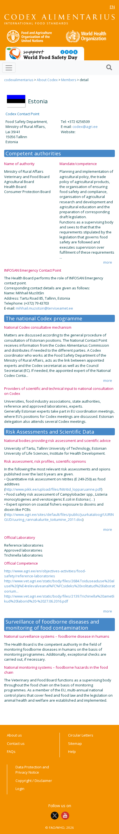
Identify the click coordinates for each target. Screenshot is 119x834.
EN (112, 6)
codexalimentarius (18, 80)
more (107, 262)
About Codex (47, 80)
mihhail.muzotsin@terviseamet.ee (44, 308)
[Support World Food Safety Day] (45, 53)
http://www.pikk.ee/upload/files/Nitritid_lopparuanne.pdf (53, 489)
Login (19, 788)
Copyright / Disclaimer (33, 780)
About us (14, 735)
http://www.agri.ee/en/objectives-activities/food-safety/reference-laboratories (45, 573)
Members (68, 80)
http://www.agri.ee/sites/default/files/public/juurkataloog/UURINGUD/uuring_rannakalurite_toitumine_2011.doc (59, 517)
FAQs (11, 751)
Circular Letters (80, 735)
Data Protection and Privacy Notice (32, 769)
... (92, 499)
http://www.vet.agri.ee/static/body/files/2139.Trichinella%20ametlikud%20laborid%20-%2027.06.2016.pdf (59, 599)
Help (72, 751)
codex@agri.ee (85, 126)
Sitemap (75, 743)
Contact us (16, 743)
